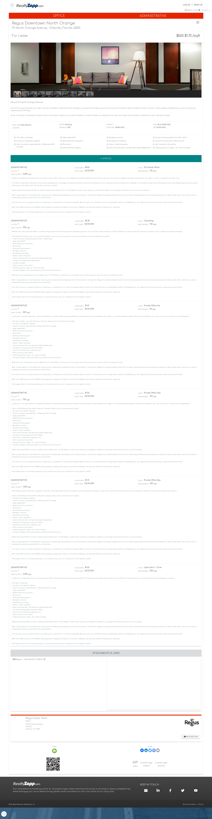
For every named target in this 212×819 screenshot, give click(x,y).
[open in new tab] (197, 22)
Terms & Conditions (189, 804)
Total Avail (110, 127)
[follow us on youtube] (195, 790)
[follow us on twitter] (182, 790)
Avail (155, 124)
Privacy (200, 804)
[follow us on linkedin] (159, 790)
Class (14, 128)
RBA (154, 127)
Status (61, 124)
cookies (195, 10)
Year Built (63, 127)
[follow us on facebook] (171, 790)
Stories (109, 124)
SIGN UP (198, 5)
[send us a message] (146, 790)
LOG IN (186, 5)
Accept (205, 10)
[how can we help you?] (4, 814)
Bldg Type (16, 125)
